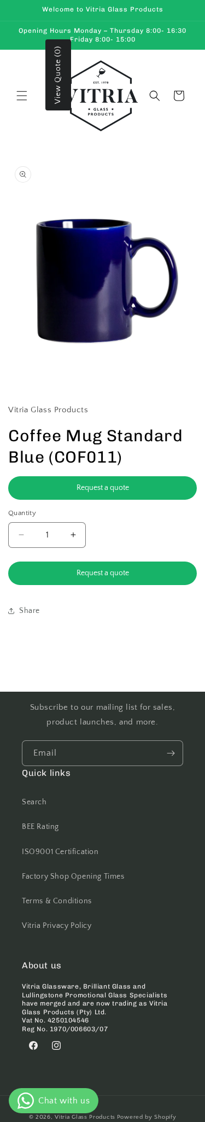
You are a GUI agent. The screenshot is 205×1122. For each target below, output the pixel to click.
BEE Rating (40, 826)
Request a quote (103, 487)
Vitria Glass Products (85, 1117)
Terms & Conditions (57, 901)
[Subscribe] (171, 753)
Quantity (22, 513)
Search (34, 802)
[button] (22, 96)
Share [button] (29, 610)
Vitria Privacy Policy (57, 925)
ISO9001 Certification (60, 852)
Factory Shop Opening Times (73, 876)
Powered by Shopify (147, 1117)
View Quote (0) (58, 75)
